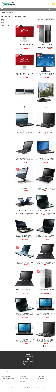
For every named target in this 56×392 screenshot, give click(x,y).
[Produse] (2, 9)
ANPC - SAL (22, 381)
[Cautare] (53, 4)
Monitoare (3, 22)
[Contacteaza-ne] (49, 9)
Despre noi (4, 374)
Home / (3, 12)
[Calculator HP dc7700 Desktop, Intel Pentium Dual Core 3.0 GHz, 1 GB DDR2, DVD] (24, 92)
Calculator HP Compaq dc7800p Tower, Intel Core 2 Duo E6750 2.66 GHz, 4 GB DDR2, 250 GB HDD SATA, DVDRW (45, 291)
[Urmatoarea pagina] (53, 346)
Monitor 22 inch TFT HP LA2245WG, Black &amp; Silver (24, 187)
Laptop (2, 19)
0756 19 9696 (29, 364)
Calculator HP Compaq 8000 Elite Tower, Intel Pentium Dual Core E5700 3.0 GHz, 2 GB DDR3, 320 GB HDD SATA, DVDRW (45, 46)
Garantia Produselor (24, 378)
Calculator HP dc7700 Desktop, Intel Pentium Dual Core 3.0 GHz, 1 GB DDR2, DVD (24, 105)
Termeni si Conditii (6, 376)
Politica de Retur (23, 376)
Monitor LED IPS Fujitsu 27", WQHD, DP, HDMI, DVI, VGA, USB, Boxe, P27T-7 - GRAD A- (24, 74)
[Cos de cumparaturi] (53, 9)
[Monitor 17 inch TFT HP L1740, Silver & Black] (45, 92)
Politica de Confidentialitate (8, 378)
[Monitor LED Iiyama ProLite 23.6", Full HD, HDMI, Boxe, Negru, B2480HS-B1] (45, 62)
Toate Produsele (9, 12)
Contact (4, 381)
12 (50, 346)
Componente (4, 23)
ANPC (21, 380)
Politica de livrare (6, 380)
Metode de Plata (23, 374)
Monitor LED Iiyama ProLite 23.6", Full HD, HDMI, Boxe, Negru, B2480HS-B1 (45, 74)
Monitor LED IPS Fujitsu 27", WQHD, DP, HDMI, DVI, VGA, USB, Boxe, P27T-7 (24, 45)
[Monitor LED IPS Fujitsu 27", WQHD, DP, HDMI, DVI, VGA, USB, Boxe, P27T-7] (24, 33)
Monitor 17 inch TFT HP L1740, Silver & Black (45, 104)
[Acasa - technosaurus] (8, 4)
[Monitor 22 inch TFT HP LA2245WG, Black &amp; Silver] (24, 176)
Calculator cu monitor (5, 25)
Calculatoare (3, 20)
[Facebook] (28, 359)
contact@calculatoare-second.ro (29, 366)
